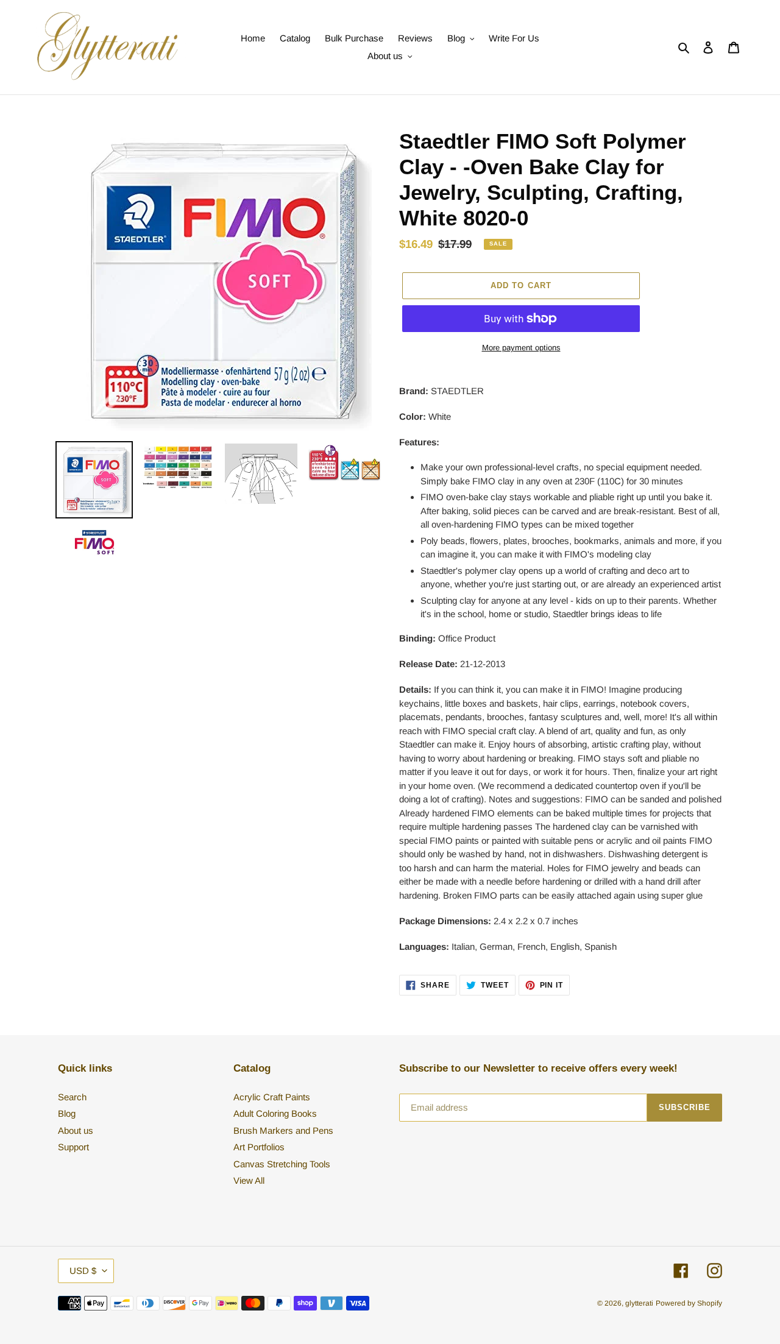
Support (73, 1147)
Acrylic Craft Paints (271, 1097)
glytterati (639, 1303)
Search (72, 1097)
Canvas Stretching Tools (281, 1164)
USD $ (82, 1270)
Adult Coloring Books (275, 1113)
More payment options (521, 347)
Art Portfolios (259, 1147)
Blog (67, 1113)
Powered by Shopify (689, 1303)
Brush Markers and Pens (283, 1130)
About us (75, 1130)
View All (248, 1180)
